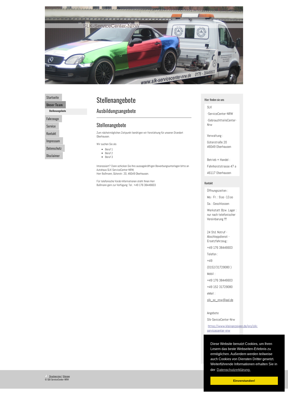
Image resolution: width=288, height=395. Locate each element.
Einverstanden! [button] (244, 380)
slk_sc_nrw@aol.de (220, 300)
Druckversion (55, 376)
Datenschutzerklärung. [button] (233, 370)
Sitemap (66, 376)
